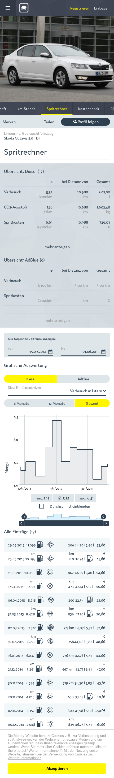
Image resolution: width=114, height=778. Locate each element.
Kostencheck (88, 108)
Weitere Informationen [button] (24, 758)
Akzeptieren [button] (57, 768)
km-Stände (26, 108)
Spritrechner (57, 108)
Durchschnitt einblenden (70, 506)
